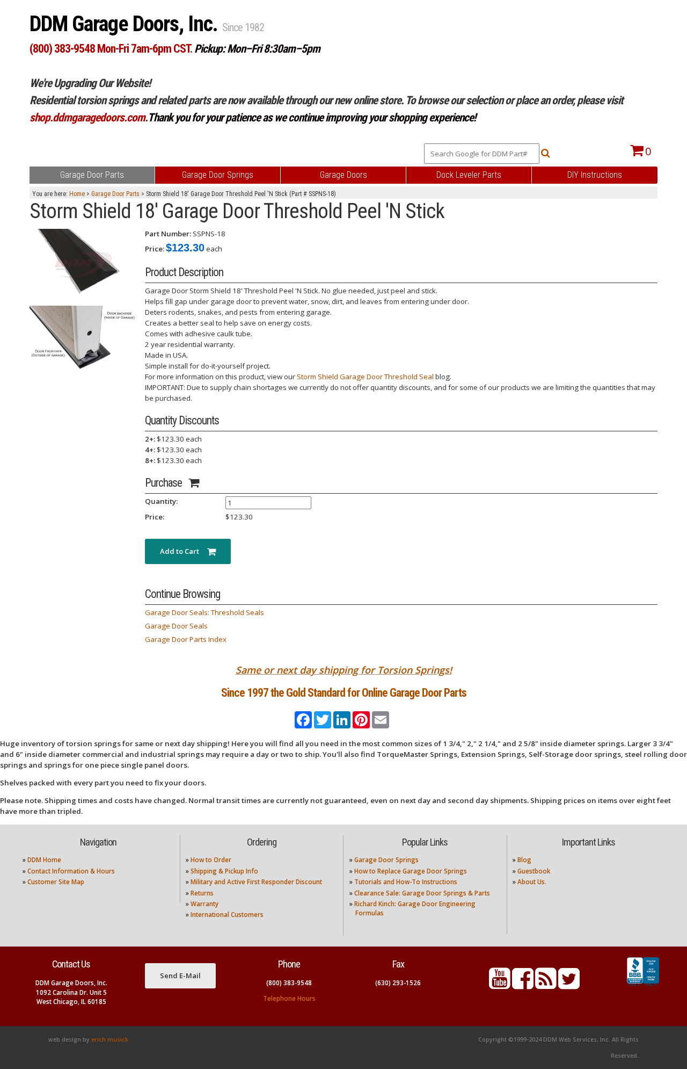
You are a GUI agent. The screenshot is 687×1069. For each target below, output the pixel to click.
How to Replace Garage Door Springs (410, 871)
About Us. (531, 882)
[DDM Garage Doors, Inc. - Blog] (546, 985)
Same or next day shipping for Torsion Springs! (344, 669)
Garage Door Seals (176, 626)
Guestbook (533, 871)
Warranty (204, 904)
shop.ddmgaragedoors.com (87, 117)
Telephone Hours (289, 998)
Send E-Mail (180, 975)
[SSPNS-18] (83, 264)
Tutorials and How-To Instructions (405, 882)
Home (77, 194)
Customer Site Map (55, 882)
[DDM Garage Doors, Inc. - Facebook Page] (522, 985)
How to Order (211, 860)
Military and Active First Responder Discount (256, 882)
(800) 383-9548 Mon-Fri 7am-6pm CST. (111, 48)
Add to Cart (183, 551)
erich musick (109, 1039)
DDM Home (44, 860)
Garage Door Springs (386, 860)
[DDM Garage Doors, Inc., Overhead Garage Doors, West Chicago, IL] (643, 986)
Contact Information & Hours (71, 871)
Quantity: (161, 501)
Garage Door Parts (115, 194)
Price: (154, 249)
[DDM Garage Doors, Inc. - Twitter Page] (569, 985)
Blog (524, 860)
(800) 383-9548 (289, 983)
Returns (202, 893)
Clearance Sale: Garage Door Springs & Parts (422, 893)
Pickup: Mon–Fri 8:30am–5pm (257, 48)
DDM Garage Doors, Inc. (126, 24)
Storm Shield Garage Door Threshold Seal (365, 376)
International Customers (227, 915)
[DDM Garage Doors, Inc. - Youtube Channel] (499, 985)
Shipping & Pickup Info (224, 871)
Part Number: (168, 234)
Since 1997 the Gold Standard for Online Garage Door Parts (343, 692)
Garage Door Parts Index (185, 639)
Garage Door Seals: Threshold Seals (204, 612)
